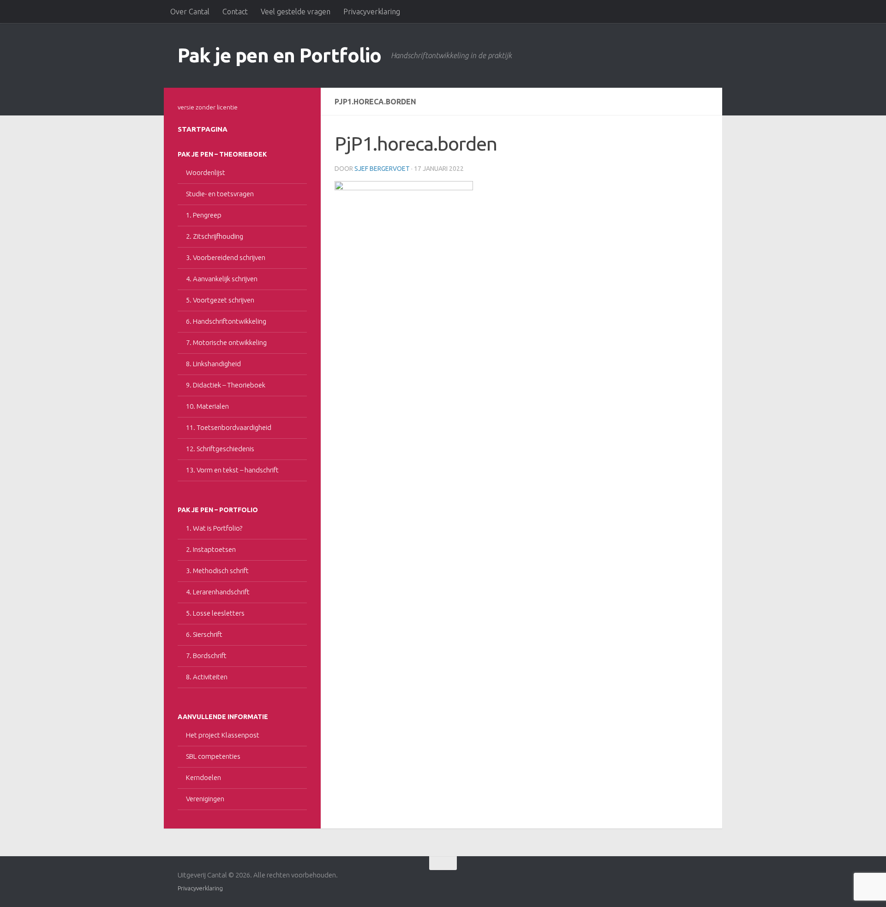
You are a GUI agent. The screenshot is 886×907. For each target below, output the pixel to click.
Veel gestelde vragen (295, 11)
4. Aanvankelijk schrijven (221, 279)
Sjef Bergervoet (382, 168)
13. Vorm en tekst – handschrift (232, 470)
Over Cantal (190, 11)
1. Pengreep (204, 215)
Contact (235, 11)
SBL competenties (213, 756)
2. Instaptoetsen (211, 549)
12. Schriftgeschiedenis (220, 449)
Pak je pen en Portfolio (280, 55)
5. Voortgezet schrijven (220, 300)
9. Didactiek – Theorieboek (225, 385)
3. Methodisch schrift (217, 570)
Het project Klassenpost (222, 735)
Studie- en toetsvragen (220, 194)
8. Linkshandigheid (213, 364)
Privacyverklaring (371, 11)
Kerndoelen (203, 777)
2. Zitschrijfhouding (214, 236)
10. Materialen (207, 406)
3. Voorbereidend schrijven (225, 257)
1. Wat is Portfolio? (214, 528)
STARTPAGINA (202, 129)
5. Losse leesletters (215, 613)
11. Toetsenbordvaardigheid (228, 427)
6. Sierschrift (204, 634)
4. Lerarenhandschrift (218, 592)
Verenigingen (205, 799)
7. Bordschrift (206, 655)
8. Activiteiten (206, 677)
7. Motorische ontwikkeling (226, 342)
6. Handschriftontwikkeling (226, 321)
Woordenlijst (205, 172)
